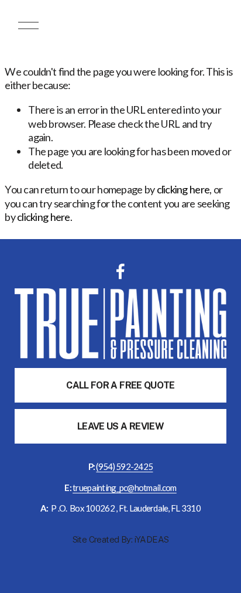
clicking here (183, 189)
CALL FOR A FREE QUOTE (120, 385)
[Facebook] (120, 271)
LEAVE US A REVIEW (120, 426)
